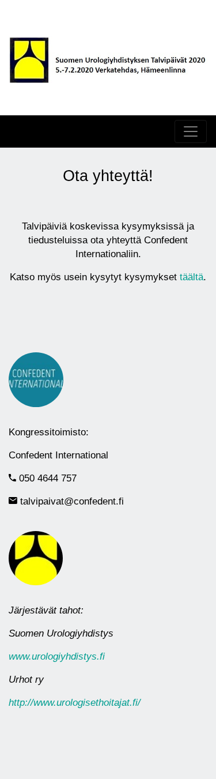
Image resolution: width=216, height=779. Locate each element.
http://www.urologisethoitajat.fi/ (75, 702)
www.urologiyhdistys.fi (57, 656)
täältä (191, 277)
